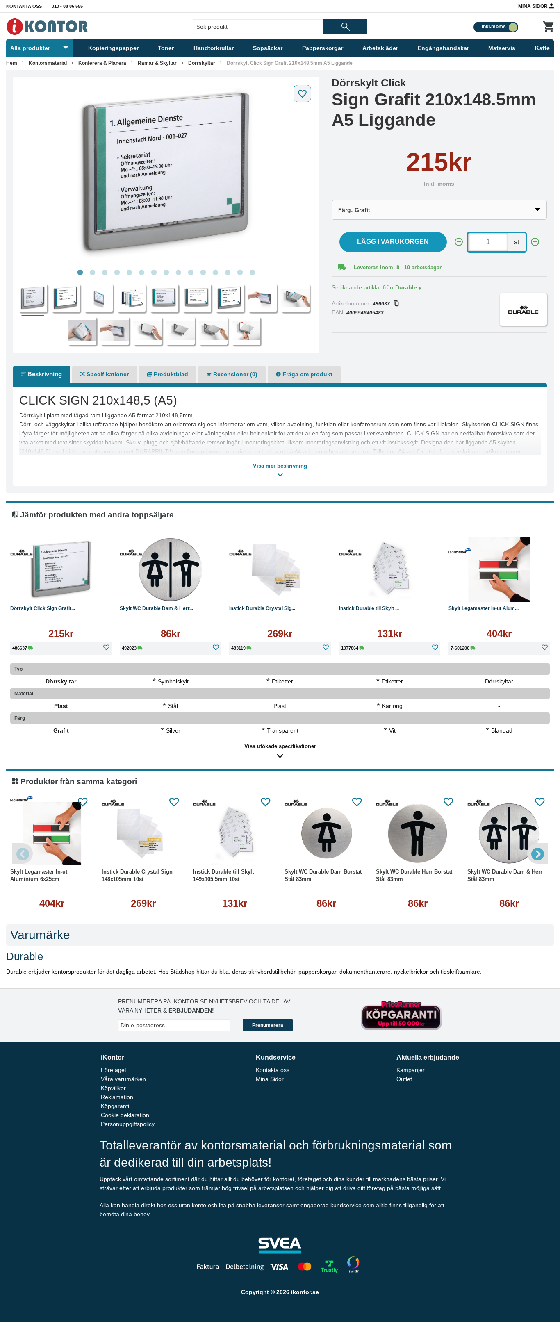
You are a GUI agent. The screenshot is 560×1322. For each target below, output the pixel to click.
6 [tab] (141, 272)
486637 (381, 304)
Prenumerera (267, 1025)
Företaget (113, 1070)
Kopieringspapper (113, 48)
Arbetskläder (380, 48)
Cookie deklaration (125, 1115)
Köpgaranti (115, 1106)
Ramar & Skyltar (157, 63)
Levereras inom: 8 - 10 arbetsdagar (398, 267)
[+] (535, 242)
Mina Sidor (533, 6)
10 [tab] (191, 272)
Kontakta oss (24, 6)
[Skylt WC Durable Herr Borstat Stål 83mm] (417, 833)
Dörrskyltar (201, 63)
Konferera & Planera (102, 63)
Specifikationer (107, 374)
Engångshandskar (443, 48)
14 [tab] (240, 272)
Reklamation (117, 1097)
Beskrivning (44, 374)
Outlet (404, 1079)
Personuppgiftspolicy (128, 1124)
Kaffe (542, 48)
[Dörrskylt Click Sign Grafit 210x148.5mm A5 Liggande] (166, 173)
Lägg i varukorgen (393, 241)
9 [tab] (178, 272)
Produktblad (170, 374)
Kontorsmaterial (48, 63)
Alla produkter (30, 48)
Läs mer (89, 590)
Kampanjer (410, 1070)
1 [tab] (80, 272)
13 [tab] (227, 272)
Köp (35, 590)
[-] (459, 242)
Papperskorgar (322, 48)
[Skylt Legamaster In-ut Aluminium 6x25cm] (499, 570)
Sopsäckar (267, 48)
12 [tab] (215, 272)
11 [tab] (203, 272)
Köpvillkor (113, 1088)
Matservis (501, 48)
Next (537, 853)
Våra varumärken (123, 1079)
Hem (11, 63)
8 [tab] (166, 272)
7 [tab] (154, 272)
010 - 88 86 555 (67, 6)
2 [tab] (92, 272)
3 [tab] (104, 272)
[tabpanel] (166, 173)
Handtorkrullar (213, 48)
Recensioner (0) (234, 374)
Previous (22, 853)
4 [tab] (117, 272)
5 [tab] (129, 272)
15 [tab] (252, 272)
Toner (166, 48)
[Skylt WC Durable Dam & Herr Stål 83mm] (170, 570)
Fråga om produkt (306, 374)
